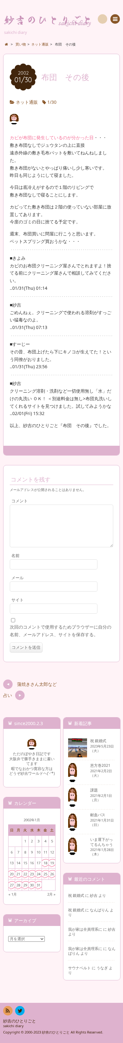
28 (18, 885)
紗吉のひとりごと (19, 1021)
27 (12, 885)
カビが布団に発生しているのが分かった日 (52, 137)
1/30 (51, 102)
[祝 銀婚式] (77, 754)
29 (25, 885)
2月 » (51, 894)
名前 (15, 555)
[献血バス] (72, 828)
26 (52, 874)
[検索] (102, 19)
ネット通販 (27, 102)
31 (38, 885)
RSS (8, 1010)
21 (18, 874)
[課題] (72, 804)
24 (38, 874)
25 (45, 874)
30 (32, 885)
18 (45, 862)
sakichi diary (13, 1025)
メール (17, 577)
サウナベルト (79, 967)
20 (12, 874)
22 (25, 874)
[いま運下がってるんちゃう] (72, 853)
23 (32, 874)
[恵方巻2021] (72, 779)
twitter (20, 1010)
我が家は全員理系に (85, 929)
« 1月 (13, 894)
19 (52, 862)
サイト (17, 600)
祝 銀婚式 (76, 895)
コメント (19, 501)
